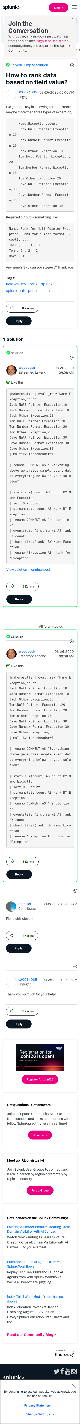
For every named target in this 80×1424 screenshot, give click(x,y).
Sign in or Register (51, 41)
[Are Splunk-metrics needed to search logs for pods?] (75, 626)
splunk (46, 284)
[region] (40, 1401)
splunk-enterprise (21, 290)
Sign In (58, 7)
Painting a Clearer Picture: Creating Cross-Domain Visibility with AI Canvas (39, 1229)
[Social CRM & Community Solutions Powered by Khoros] (64, 1353)
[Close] (73, 1386)
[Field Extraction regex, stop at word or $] (67, 626)
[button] (71, 66)
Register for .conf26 (40, 1079)
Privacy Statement (37, 1405)
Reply (19, 321)
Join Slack (40, 1135)
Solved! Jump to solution (29, 65)
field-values (16, 284)
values (46, 290)
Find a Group (40, 1190)
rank (33, 284)
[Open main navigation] (74, 7)
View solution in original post (28, 569)
